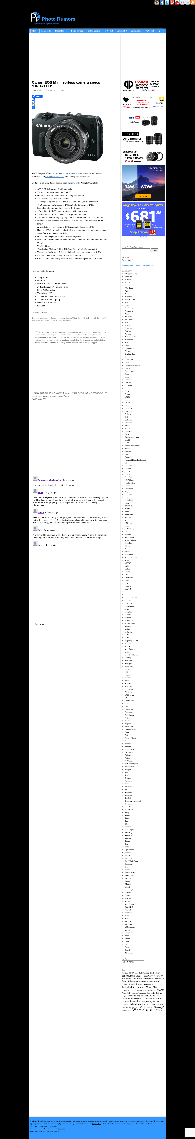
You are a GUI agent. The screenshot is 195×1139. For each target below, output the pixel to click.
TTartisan (128, 884)
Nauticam (128, 660)
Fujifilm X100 (127, 984)
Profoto (127, 758)
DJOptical (128, 408)
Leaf (126, 574)
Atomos (128, 334)
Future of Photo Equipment (135, 460)
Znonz (127, 947)
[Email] (71, 104)
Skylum (128, 826)
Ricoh (127, 775)
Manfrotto (129, 620)
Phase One (129, 726)
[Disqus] (71, 511)
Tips (159, 31)
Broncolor (129, 356)
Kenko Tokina (130, 540)
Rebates (133, 1001)
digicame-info (74, 182)
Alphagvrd (129, 305)
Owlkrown (129, 709)
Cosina (127, 394)
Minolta (128, 643)
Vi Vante (128, 892)
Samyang (128, 795)
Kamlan (128, 534)
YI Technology (130, 927)
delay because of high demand (132, 978)
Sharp (127, 812)
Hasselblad (129, 488)
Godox (127, 471)
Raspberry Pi (130, 766)
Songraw (128, 838)
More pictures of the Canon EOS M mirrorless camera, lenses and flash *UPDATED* (51, 396)
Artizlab (128, 325)
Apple (127, 313)
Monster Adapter (131, 654)
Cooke (127, 391)
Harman (128, 485)
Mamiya (128, 614)
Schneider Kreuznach (133, 801)
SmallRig (128, 832)
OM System (129, 695)
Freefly (127, 448)
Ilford (127, 511)
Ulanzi (127, 887)
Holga (127, 497)
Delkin (127, 402)
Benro (127, 345)
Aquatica (128, 316)
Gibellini (128, 465)
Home (35, 31)
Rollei (127, 783)
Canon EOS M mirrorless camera (66, 173)
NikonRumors (61, 31)
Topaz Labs (129, 875)
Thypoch (128, 864)
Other (127, 703)
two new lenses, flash (54, 176)
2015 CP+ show (133, 973)
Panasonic (129, 712)
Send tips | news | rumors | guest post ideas (138, 265)
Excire (127, 434)
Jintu (127, 526)
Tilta (126, 866)
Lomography (130, 606)
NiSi (126, 672)
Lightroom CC (127, 990)
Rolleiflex (128, 786)
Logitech (128, 603)
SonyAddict (122, 31)
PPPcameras (129, 749)
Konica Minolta (131, 557)
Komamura (129, 554)
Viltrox (127, 895)
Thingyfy (128, 858)
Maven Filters (130, 623)
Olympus (128, 692)
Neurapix (128, 663)
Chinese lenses (142, 975)
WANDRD (129, 907)
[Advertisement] (71, 57)
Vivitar (127, 901)
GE (126, 462)
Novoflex (128, 686)
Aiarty (127, 293)
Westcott (128, 909)
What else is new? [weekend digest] (91, 392)
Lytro (127, 609)
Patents (159, 990)
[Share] (71, 107)
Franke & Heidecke (132, 445)
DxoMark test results (154, 978)
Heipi (127, 491)
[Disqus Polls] (71, 439)
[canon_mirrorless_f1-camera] (67, 167)
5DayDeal (125, 973)
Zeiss (127, 935)
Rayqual (128, 769)
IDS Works (129, 505)
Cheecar (128, 379)
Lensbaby (128, 589)
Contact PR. (61, 1129)
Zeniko (127, 938)
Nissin (127, 675)
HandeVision (130, 483)
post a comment (65, 320)
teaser (125, 1004)
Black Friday (155, 972)
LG (126, 594)
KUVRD (128, 563)
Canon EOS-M (71, 318)
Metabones (129, 632)
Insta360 (128, 517)
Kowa (127, 560)
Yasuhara (128, 924)
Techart (127, 855)
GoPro (127, 474)
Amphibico (129, 308)
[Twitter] (71, 102)
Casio (127, 374)
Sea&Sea (128, 803)
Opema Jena (129, 700)
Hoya (127, 503)
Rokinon (128, 781)
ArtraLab (128, 328)
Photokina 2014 (128, 998)
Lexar (127, 591)
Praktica (128, 755)
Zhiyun (127, 944)
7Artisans (128, 276)
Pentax (127, 720)
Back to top (39, 624)
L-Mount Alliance (152, 986)
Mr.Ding (128, 657)
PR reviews (129, 752)
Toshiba (128, 878)
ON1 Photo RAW (149, 990)
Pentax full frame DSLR (138, 993)
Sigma (127, 815)
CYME (127, 397)
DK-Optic (128, 411)
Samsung (128, 792)
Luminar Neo (137, 990)
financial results (130, 981)
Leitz (127, 583)
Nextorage (129, 666)
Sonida (127, 841)
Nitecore (128, 677)
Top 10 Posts (130, 872)
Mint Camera (130, 649)
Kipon (127, 546)
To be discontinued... (139, 1004)
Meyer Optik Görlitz (132, 640)
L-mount (138, 987)
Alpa (126, 302)
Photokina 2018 (153, 998)
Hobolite (128, 494)
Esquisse (128, 431)
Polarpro (128, 746)
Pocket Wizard (130, 738)
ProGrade (128, 760)
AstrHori (128, 331)
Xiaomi (127, 918)
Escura (127, 428)
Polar (127, 740)
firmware (142, 981)
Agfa (126, 291)
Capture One (129, 371)
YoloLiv (128, 930)
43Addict (150, 31)
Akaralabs (128, 296)
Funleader (128, 457)
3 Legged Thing (131, 273)
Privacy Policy (97, 1124)
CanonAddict (136, 31)
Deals (127, 399)
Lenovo (128, 586)
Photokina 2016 (141, 998)
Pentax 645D (126, 993)
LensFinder (46, 31)
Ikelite (127, 508)
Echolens (128, 422)
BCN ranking (144, 973)
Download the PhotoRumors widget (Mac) (44, 1126)
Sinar (127, 818)
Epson (127, 425)
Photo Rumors (58, 19)
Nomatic (128, 683)
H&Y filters (129, 480)
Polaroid (128, 743)
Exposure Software (132, 437)
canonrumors (128, 975)
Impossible (129, 514)
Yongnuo (128, 932)
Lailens (127, 568)
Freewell (128, 451)
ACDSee (128, 279)
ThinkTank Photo (131, 861)
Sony (127, 844)
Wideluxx (128, 912)
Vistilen (128, 898)
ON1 (126, 697)
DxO (126, 417)
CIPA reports (154, 975)
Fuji (126, 454)
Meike (127, 629)
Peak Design (129, 715)
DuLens (128, 414)
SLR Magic (129, 829)
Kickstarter (128, 987)
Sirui (126, 821)
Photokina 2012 (154, 996)
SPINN (127, 846)
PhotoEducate (130, 729)
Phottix (127, 732)
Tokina (127, 869)
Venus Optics (130, 889)
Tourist (127, 881)
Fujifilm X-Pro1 (153, 981)
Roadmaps (142, 1001)
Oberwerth (129, 689)
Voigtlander (129, 904)
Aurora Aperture (131, 336)
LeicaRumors (77, 31)
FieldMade (129, 442)
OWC (127, 706)
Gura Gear (128, 477)
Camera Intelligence (132, 365)
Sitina (127, 824)
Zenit (127, 941)
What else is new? (147, 1009)
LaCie (127, 566)
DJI (126, 405)
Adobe (127, 282)
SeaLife (128, 806)
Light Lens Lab (131, 597)
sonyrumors (153, 1001)
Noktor (127, 680)
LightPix (128, 600)
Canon (53, 318)
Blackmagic (129, 348)
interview (149, 984)
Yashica (128, 921)
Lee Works (129, 577)
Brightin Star (130, 354)
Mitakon (128, 652)
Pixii (126, 735)
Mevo (127, 637)
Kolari (127, 551)
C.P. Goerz (129, 359)
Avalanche (129, 339)
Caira (127, 362)
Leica (127, 580)
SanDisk (128, 798)
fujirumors (139, 984)
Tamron (128, 852)
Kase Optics (129, 537)
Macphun (128, 611)
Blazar (127, 351)
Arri (126, 322)
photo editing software (138, 995)
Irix (126, 520)
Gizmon (128, 468)
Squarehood (129, 849)
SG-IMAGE (129, 809)
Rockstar (128, 778)
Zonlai (127, 950)
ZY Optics (129, 952)
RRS (126, 789)
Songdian (128, 835)
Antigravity (129, 311)
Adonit (127, 285)
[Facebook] (71, 99)
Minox (127, 646)
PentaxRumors (93, 31)
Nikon (127, 669)
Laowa (127, 571)
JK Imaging (129, 528)
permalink (103, 318)
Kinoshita (128, 543)
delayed (145, 978)
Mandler (128, 617)
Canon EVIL (82, 318)
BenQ (127, 342)
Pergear (127, 723)
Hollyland (129, 500)
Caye (127, 377)
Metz (127, 634)
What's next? (127, 1010)
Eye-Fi (127, 440)
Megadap (128, 626)
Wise (127, 915)
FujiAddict (108, 31)
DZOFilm (128, 419)
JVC (126, 531)
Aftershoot (129, 288)
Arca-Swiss (129, 319)
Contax (127, 388)
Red (126, 772)
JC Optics (128, 523)
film (163, 979)
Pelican (127, 717)
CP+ (162, 976)
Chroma (128, 382)
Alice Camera (130, 299)
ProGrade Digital (131, 763)
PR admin (38, 90)
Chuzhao (128, 385)
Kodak (127, 548)
